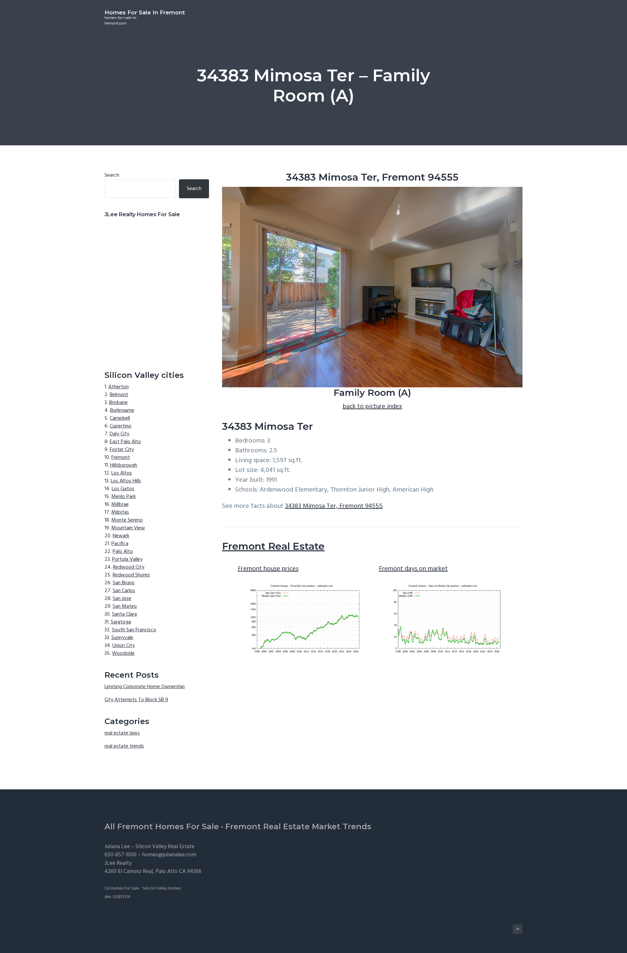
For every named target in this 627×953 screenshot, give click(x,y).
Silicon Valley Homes (162, 888)
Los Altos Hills (126, 481)
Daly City (119, 434)
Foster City (122, 449)
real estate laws (122, 733)
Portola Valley (127, 559)
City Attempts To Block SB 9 (136, 700)
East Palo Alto (125, 442)
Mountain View (128, 528)
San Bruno (124, 583)
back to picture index (372, 406)
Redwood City (128, 567)
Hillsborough (123, 465)
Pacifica (119, 544)
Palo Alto (123, 551)
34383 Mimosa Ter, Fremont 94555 (334, 506)
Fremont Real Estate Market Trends (298, 826)
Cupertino (120, 426)
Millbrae (120, 504)
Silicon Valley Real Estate (165, 846)
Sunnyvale (122, 638)
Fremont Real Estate (273, 546)
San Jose (122, 598)
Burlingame (122, 410)
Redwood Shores (131, 575)
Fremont (120, 457)
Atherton (118, 387)
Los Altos (121, 473)
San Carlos (124, 591)
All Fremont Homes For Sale (161, 826)
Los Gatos (123, 489)
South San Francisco (134, 630)
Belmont (119, 395)
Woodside (123, 653)
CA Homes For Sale (121, 888)
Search (111, 175)
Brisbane (118, 402)
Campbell (120, 418)
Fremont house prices (268, 569)
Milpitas (120, 512)
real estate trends (124, 746)
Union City (123, 645)
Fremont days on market (413, 569)
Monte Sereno (127, 520)
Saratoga (121, 622)
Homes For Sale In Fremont (144, 12)
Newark (121, 536)
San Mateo (125, 606)
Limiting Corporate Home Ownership (144, 687)
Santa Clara (124, 614)
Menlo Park (123, 497)
